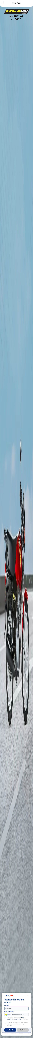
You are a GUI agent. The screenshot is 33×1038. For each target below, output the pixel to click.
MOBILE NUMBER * (9, 1011)
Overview (5, 1033)
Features (13, 1033)
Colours (21, 1033)
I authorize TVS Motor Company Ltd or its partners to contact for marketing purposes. (17, 1024)
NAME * (6, 1005)
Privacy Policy (17, 1019)
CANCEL (10, 1030)
